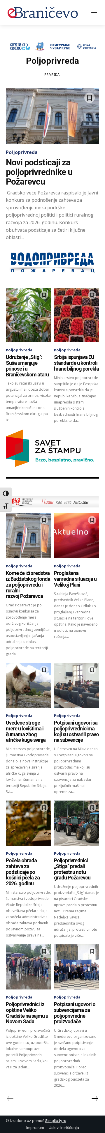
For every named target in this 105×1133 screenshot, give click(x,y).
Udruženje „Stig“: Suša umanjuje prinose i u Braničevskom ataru (27, 365)
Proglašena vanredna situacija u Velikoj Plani (75, 579)
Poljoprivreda (22, 152)
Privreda (52, 74)
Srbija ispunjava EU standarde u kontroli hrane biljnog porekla (76, 363)
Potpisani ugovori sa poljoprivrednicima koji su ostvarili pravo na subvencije (76, 731)
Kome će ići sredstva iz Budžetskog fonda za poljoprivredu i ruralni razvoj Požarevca (28, 584)
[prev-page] (10, 1098)
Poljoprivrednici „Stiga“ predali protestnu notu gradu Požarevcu (72, 869)
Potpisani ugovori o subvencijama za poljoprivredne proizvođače (74, 1012)
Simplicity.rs (55, 1120)
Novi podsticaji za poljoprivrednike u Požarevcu (39, 172)
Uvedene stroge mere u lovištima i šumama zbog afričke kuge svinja (26, 731)
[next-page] (94, 1098)
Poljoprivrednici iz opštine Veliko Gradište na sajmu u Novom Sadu (27, 1012)
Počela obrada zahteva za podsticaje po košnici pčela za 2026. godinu (23, 871)
